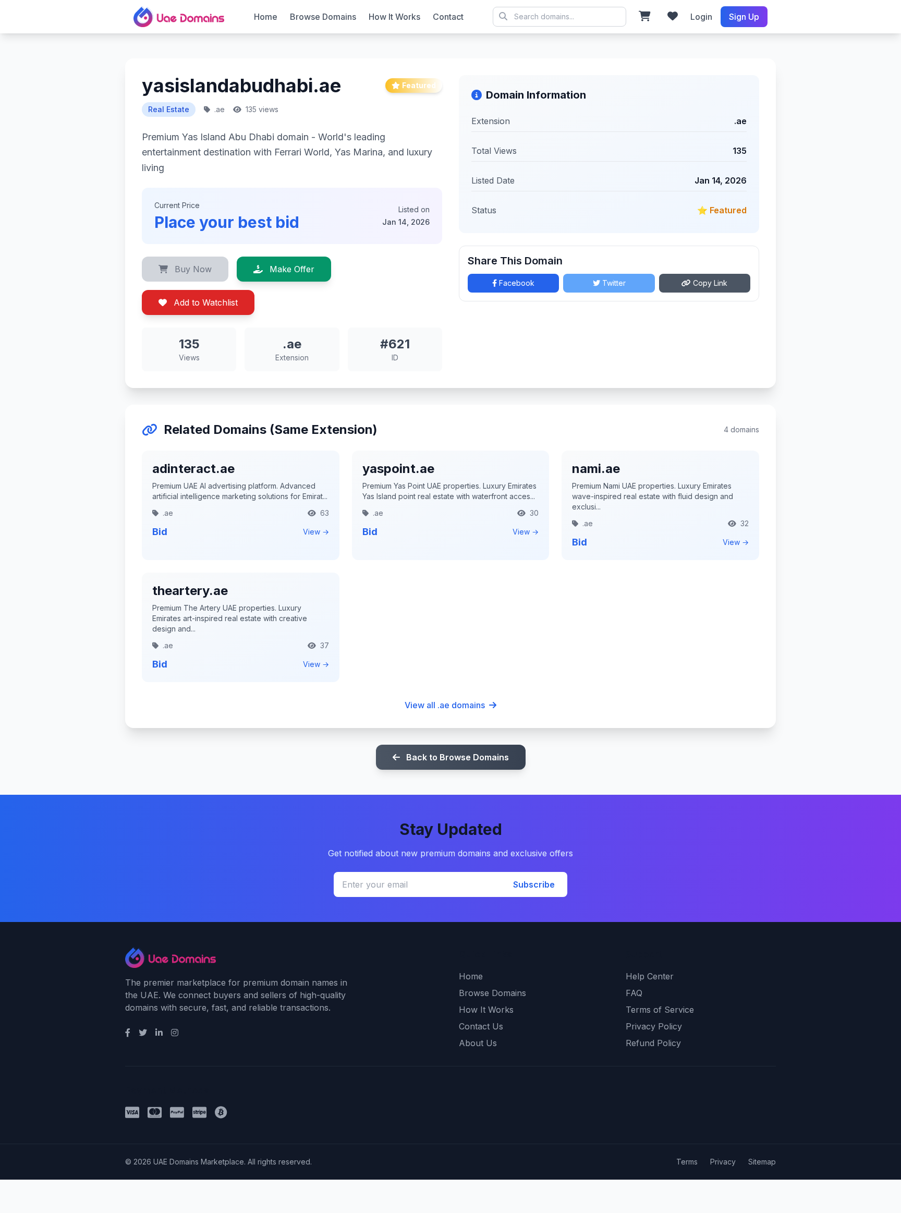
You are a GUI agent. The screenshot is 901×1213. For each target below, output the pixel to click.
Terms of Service (660, 1009)
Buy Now (192, 269)
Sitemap (762, 1161)
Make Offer (290, 269)
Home (265, 16)
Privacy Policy (654, 1026)
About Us (478, 1043)
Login (701, 16)
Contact (448, 16)
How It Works (394, 16)
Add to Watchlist (204, 302)
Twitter (613, 282)
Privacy (723, 1161)
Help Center (650, 976)
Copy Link (709, 282)
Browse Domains (323, 16)
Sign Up (744, 16)
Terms (687, 1161)
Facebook (515, 282)
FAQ (634, 993)
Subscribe (534, 884)
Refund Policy (653, 1043)
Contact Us (481, 1026)
